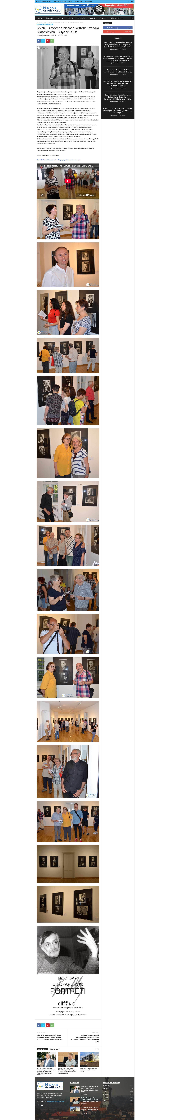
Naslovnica (39, 22)
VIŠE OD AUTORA (53, 1049)
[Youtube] (132, 1)
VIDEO (105, 1100)
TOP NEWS (50, 24)
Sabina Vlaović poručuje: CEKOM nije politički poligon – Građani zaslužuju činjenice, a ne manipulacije (67, 1070)
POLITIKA (103, 18)
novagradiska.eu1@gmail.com (55, 1101)
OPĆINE (60, 18)
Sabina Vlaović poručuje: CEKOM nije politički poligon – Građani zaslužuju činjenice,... (90, 1099)
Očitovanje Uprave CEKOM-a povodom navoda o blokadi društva (88, 1069)
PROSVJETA (81, 18)
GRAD (40, 18)
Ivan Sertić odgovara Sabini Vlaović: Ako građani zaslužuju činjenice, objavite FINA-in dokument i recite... (117, 45)
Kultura (44, 24)
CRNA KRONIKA (115, 18)
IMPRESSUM (88, 1)
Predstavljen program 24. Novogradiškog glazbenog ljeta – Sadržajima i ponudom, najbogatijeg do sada (84, 1038)
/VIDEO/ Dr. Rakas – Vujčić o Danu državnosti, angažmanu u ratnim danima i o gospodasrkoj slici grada (49, 1037)
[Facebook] (129, 1)
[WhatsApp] (52, 41)
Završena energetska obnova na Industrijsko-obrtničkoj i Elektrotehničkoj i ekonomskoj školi (118, 97)
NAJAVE (92, 18)
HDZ (38, 1066)
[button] (131, 18)
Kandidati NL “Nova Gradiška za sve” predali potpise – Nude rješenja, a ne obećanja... (118, 110)
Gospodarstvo (62, 1066)
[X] (43, 41)
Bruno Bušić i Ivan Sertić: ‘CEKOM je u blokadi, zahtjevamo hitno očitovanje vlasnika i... (118, 83)
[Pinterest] (48, 41)
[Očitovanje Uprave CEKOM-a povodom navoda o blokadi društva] (89, 1059)
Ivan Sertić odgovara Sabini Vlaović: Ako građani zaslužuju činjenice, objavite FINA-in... (89, 1089)
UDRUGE (70, 18)
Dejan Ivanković (45, 35)
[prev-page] (96, 1049)
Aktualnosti (106, 1097)
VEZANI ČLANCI (42, 1049)
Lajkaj (129, 27)
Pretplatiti (128, 32)
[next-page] (98, 1049)
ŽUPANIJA (49, 18)
